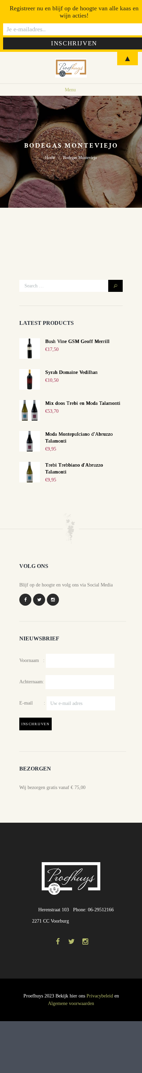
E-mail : (33, 703)
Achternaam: (31, 681)
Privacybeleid (100, 995)
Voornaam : (31, 660)
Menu (70, 89)
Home (50, 157)
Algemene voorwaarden (71, 1003)
